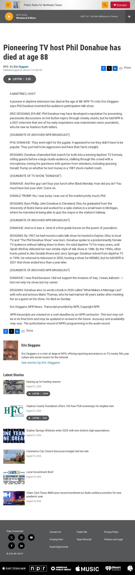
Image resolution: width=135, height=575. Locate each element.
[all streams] (130, 16)
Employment (56, 539)
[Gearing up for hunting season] (14, 387)
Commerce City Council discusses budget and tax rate (57, 451)
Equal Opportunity (59, 547)
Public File (82, 532)
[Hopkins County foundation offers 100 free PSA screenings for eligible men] (14, 411)
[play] (9, 16)
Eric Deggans (21, 66)
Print (127, 68)
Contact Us (55, 532)
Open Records (84, 539)
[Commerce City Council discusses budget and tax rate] (14, 457)
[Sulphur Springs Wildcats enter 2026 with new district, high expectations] (14, 436)
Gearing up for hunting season (43, 381)
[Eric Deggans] (10, 350)
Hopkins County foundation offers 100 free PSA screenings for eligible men (70, 406)
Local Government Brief (39, 472)
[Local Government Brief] (14, 477)
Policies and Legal (113, 539)
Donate (122, 5)
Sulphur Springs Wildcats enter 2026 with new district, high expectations (67, 430)
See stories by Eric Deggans (40, 362)
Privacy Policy (111, 532)
